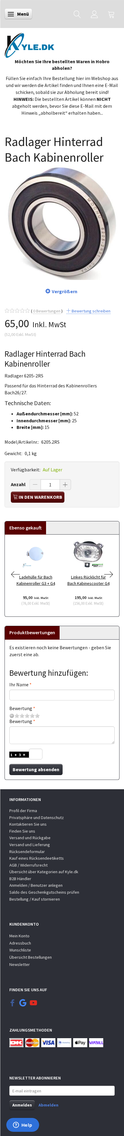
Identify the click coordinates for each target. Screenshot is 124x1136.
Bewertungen (46, 311)
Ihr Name (19, 684)
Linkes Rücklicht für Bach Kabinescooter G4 (88, 580)
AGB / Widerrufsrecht (28, 865)
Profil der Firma (23, 810)
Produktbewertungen (32, 632)
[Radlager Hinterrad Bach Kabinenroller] (62, 222)
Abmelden (48, 1105)
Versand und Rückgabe (30, 837)
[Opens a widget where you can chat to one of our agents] (22, 1125)
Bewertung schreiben (90, 311)
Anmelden (22, 1105)
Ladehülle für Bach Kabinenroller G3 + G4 (36, 580)
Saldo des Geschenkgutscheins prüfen (44, 892)
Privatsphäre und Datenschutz (36, 817)
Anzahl (18, 484)
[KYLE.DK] (29, 44)
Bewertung (20, 708)
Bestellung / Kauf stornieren (34, 899)
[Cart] (111, 14)
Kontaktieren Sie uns (28, 824)
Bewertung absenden (36, 769)
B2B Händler (20, 878)
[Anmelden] (94, 14)
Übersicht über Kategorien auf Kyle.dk (43, 871)
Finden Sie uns (22, 831)
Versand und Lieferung (29, 844)
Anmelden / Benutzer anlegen (36, 885)
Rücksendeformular (27, 851)
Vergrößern (64, 291)
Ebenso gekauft (25, 528)
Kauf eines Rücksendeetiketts (36, 858)
